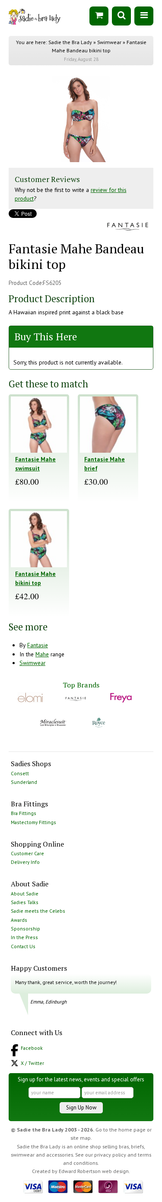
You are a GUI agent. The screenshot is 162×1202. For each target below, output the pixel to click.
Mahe (42, 654)
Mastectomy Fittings (33, 822)
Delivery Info (25, 862)
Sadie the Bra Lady (70, 42)
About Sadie (24, 893)
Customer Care (27, 853)
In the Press (24, 937)
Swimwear (109, 42)
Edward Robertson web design (94, 1171)
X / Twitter (32, 1063)
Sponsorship (25, 928)
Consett (20, 773)
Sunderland (24, 782)
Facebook (32, 1048)
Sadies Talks (24, 902)
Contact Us (23, 946)
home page (132, 1129)
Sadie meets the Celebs (38, 911)
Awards (19, 920)
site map (80, 1138)
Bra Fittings (23, 813)
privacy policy (110, 1154)
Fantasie (37, 645)
